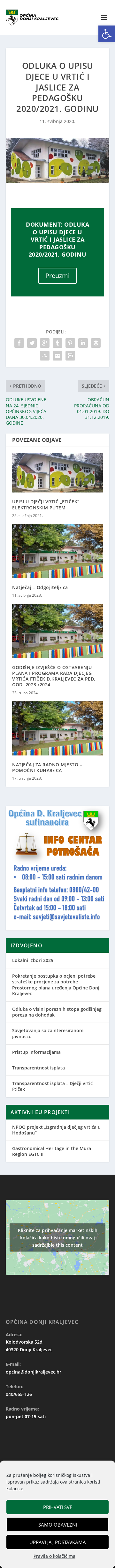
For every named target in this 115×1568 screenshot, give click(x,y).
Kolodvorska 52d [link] (24, 1342)
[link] (106, 34)
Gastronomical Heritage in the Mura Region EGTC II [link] (51, 1151)
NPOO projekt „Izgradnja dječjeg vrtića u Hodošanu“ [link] (56, 1130)
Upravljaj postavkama (57, 1542)
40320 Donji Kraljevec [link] (29, 1349)
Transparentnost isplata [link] (38, 1068)
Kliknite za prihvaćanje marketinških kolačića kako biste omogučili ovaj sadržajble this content (57, 1237)
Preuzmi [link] (57, 275)
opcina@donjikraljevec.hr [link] (33, 1372)
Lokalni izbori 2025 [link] (32, 960)
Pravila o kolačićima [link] (54, 1556)
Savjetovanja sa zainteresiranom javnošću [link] (47, 1033)
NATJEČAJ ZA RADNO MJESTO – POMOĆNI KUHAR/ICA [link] (47, 767)
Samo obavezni (57, 1524)
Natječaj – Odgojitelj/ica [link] (40, 587)
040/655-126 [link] (19, 1394)
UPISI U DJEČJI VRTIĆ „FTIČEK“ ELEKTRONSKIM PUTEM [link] (46, 504)
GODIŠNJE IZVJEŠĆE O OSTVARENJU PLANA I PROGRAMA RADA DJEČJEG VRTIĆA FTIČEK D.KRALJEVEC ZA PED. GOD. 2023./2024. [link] (54, 676)
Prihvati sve (57, 1507)
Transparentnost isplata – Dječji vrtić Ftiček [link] (52, 1086)
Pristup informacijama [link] (36, 1052)
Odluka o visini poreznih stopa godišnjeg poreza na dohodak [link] (57, 1012)
